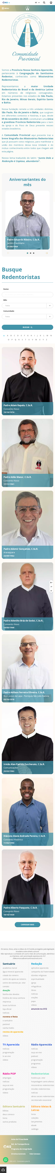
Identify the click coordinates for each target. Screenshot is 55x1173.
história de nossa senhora (14, 998)
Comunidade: (8, 311)
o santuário (7, 1020)
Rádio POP (9, 1073)
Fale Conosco (35, 1154)
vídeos (5, 1036)
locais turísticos (9, 1005)
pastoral (6, 1024)
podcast (34, 1056)
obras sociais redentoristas (42, 1096)
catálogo (34, 1129)
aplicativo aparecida (39, 968)
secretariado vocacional (41, 1100)
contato (6, 986)
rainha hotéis (8, 1028)
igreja (33, 983)
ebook (33, 1125)
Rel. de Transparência (20, 1144)
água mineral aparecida (13, 971)
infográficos (36, 986)
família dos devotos (11, 994)
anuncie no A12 (39, 1008)
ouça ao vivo (36, 1052)
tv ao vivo (7, 1056)
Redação (36, 963)
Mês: (5, 300)
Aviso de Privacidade (19, 1139)
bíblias (5, 1110)
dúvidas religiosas (39, 975)
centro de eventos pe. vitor (14, 983)
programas (36, 1063)
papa (33, 1001)
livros (5, 1118)
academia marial (10, 968)
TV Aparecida (11, 1044)
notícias (6, 1013)
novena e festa (10, 1016)
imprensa (7, 1001)
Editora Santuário (14, 1106)
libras (33, 990)
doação (6, 990)
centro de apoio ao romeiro (14, 979)
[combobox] (27, 305)
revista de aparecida (13, 1031)
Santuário (9, 963)
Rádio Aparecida (41, 1044)
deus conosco (8, 1114)
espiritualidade (37, 979)
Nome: (6, 289)
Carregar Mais (27, 924)
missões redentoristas (40, 1089)
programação (8, 1052)
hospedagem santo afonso (42, 1081)
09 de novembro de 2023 (15, 118)
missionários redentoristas (42, 1085)
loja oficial (7, 1009)
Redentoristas (40, 1073)
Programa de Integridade (21, 1149)
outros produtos (9, 1122)
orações (34, 997)
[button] (27, 253)
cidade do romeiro (10, 975)
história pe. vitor (38, 1078)
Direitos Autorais (18, 1154)
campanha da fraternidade (42, 971)
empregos (7, 1078)
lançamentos (36, 1121)
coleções (34, 1118)
